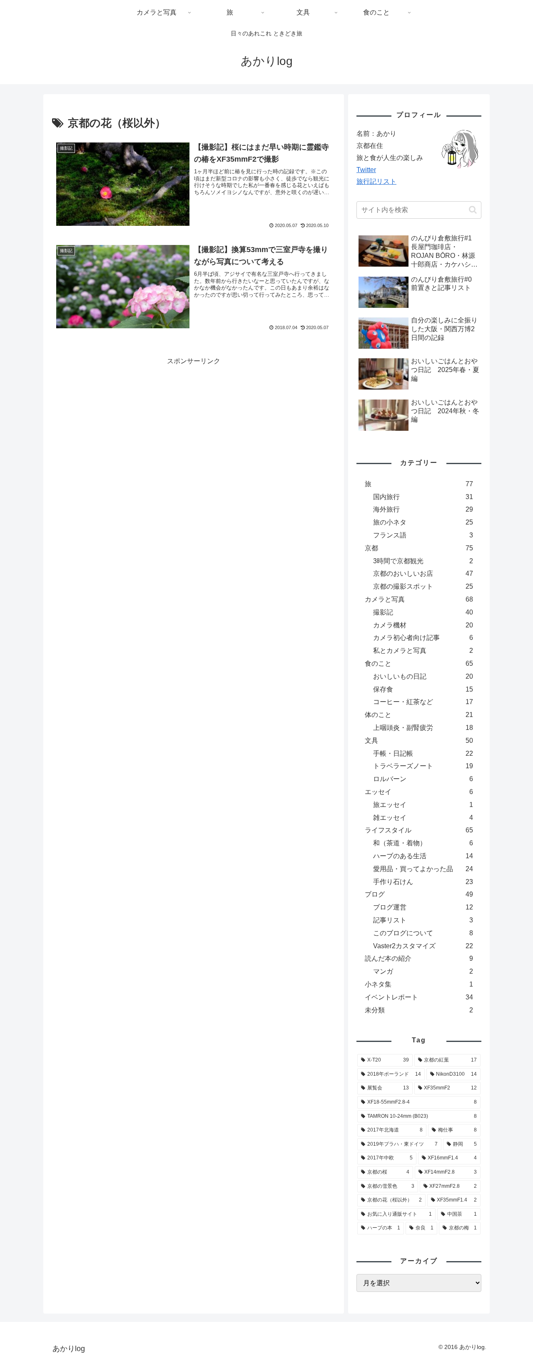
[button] (473, 210)
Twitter (366, 169)
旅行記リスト (376, 181)
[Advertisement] (123, 425)
